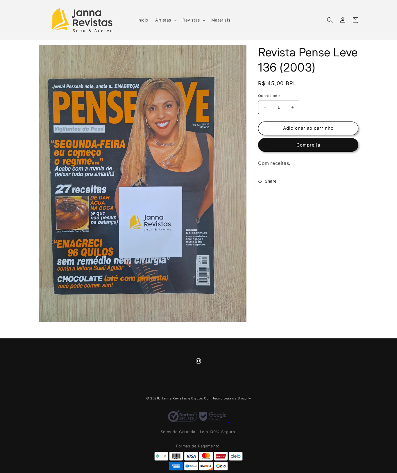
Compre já (308, 145)
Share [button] (271, 181)
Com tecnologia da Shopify (227, 398)
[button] (165, 20)
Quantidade (269, 95)
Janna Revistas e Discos (182, 398)
